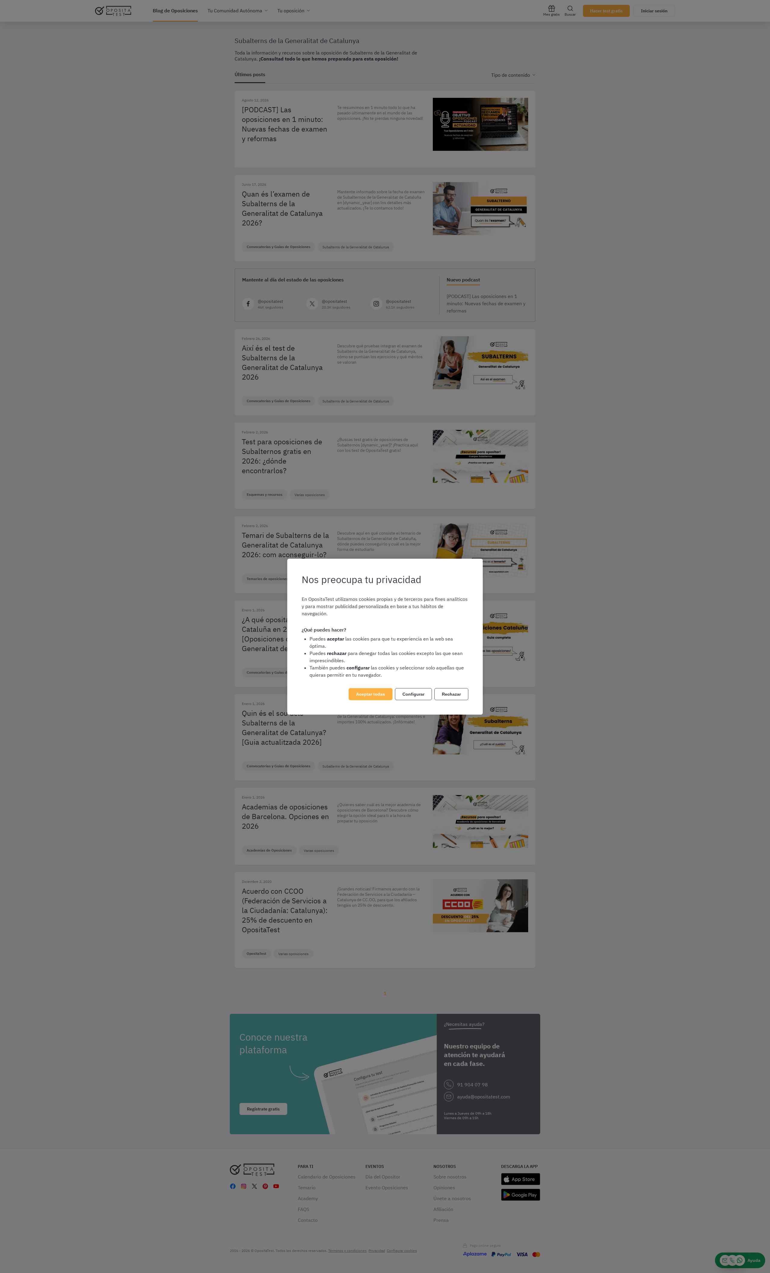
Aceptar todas (370, 694)
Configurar (413, 694)
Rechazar (451, 694)
